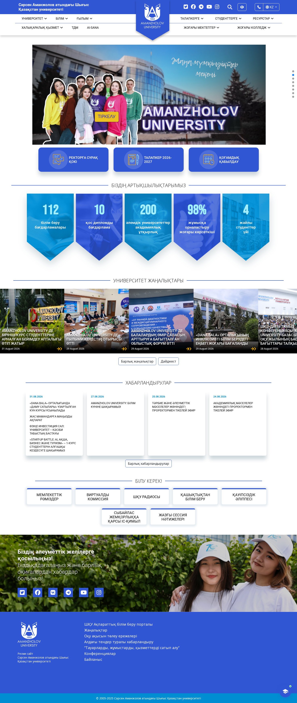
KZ (271, 7)
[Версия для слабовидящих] (242, 7)
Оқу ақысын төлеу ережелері (110, 635)
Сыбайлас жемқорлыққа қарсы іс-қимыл (124, 517)
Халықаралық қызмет (40, 28)
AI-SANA (93, 28)
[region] (148, 84)
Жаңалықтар (95, 630)
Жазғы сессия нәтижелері (173, 517)
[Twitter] (186, 6)
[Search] (230, 7)
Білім (60, 18)
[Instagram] (217, 6)
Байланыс (93, 659)
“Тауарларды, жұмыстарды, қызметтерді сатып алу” (131, 647)
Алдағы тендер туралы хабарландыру (118, 641)
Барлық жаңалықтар (137, 361)
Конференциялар (100, 653)
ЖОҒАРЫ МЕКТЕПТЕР (199, 28)
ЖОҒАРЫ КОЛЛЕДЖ (251, 28)
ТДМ (75, 28)
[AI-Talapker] (285, 691)
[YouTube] (209, 6)
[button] (293, 71)
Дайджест (168, 361)
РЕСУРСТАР (261, 18)
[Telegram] (201, 6)
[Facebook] (193, 6)
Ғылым (82, 18)
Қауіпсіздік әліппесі (244, 497)
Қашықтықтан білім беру (195, 497)
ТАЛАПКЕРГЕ (190, 18)
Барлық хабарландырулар (148, 463)
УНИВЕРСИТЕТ (32, 18)
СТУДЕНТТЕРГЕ (226, 18)
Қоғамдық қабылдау (229, 160)
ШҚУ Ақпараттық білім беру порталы (118, 624)
